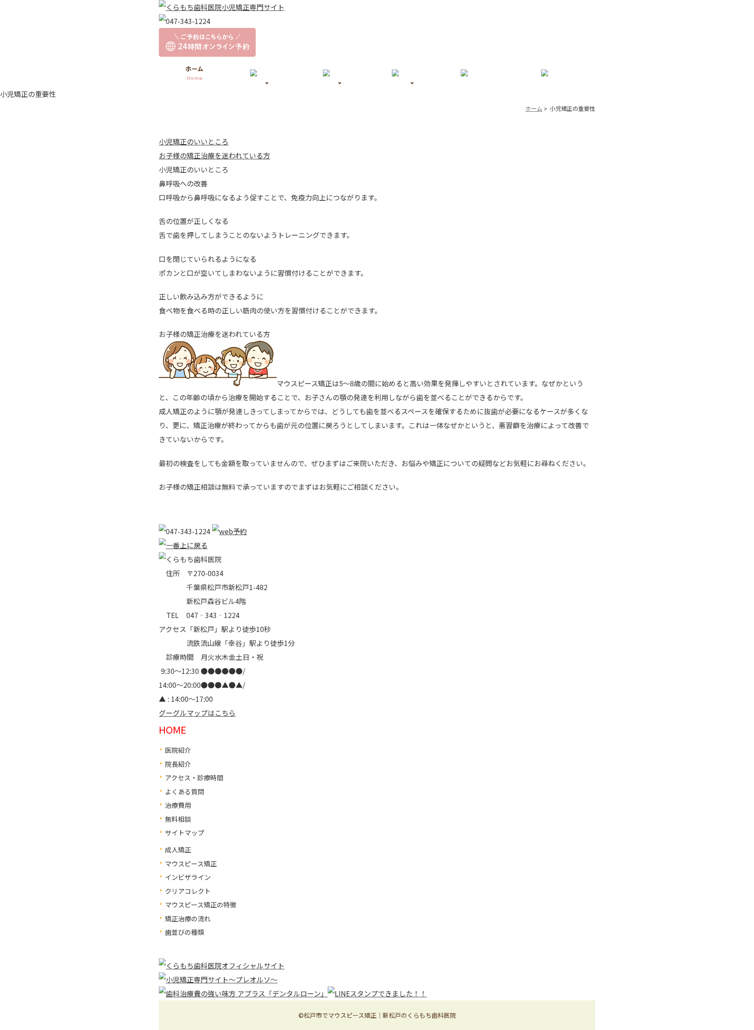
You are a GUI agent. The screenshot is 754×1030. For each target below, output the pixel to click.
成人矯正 (178, 849)
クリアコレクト (188, 891)
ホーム (533, 108)
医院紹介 (178, 750)
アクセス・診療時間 (194, 777)
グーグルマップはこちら (197, 712)
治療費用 (178, 805)
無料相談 (178, 819)
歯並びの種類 (184, 932)
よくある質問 (184, 791)
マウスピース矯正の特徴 (200, 904)
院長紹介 (178, 764)
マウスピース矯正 (191, 863)
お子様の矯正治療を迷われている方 (214, 155)
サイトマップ (184, 832)
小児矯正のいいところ (194, 141)
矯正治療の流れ (188, 918)
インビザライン (188, 877)
